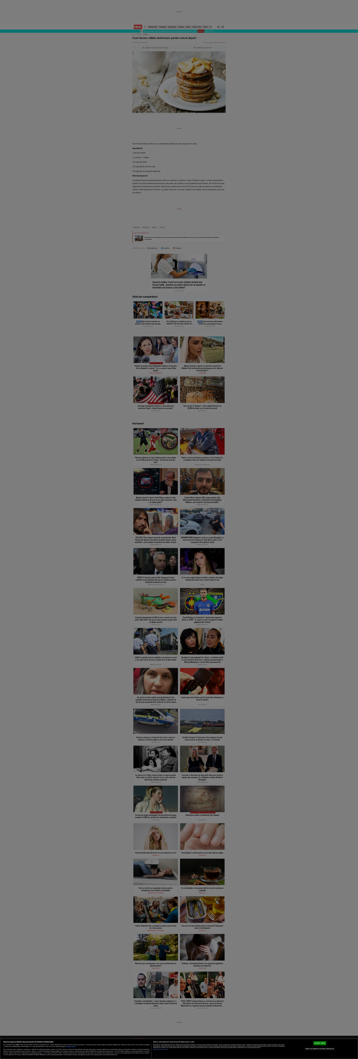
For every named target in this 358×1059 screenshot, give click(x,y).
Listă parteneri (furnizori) (160, 1049)
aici (43, 1053)
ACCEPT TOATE (319, 1043)
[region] (179, 1049)
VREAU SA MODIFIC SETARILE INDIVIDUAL (319, 1049)
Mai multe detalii (70, 1046)
